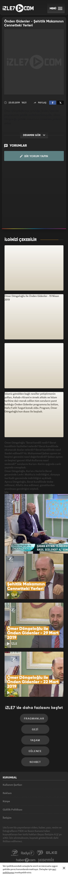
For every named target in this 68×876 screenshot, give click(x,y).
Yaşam (35, 740)
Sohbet (35, 762)
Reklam (7, 793)
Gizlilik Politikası (12, 809)
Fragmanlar (34, 718)
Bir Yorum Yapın (36, 156)
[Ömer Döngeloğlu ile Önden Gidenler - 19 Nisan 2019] (34, 268)
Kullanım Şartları (12, 784)
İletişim (7, 817)
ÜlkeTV (51, 853)
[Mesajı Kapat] (64, 868)
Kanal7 (14, 853)
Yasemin (46, 860)
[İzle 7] (18, 8)
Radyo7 (27, 853)
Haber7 (26, 860)
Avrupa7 (40, 853)
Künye (6, 801)
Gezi (35, 729)
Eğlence (35, 751)
